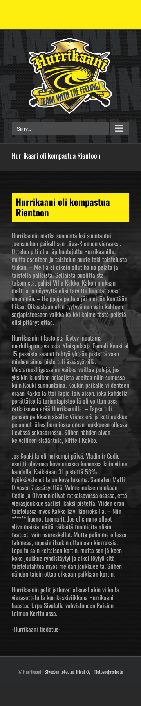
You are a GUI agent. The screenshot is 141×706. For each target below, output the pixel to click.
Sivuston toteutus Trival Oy (67, 671)
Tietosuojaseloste (108, 671)
